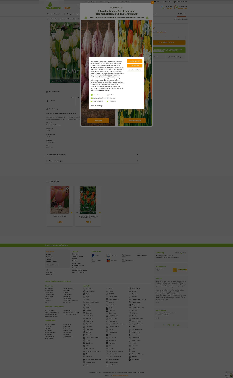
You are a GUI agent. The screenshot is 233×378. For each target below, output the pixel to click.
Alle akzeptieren (134, 61)
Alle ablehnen (135, 65)
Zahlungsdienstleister (99, 98)
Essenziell (96, 95)
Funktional (112, 101)
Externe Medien (98, 101)
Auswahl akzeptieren (135, 70)
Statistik (111, 95)
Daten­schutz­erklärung (103, 90)
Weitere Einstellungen (97, 106)
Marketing (112, 98)
